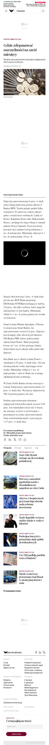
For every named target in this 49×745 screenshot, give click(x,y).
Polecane (17, 448)
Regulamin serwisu (32, 668)
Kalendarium (29, 707)
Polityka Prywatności (32, 663)
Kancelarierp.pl (30, 690)
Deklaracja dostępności (33, 673)
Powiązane (8, 448)
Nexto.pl (27, 685)
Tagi (36, 448)
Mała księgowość (31, 688)
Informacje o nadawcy (33, 670)
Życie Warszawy (30, 695)
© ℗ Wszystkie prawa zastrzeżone (18, 433)
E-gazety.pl (28, 683)
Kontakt (7, 665)
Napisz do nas (9, 668)
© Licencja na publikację (14, 431)
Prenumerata (9, 685)
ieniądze (21, 11)
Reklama (7, 680)
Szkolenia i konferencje (13, 703)
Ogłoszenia (8, 683)
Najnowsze (28, 448)
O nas (6, 663)
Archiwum (8, 688)
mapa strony (8, 707)
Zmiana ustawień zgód (33, 665)
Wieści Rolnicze (30, 693)
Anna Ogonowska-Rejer (13, 195)
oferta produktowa (11, 711)
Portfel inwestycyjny (12, 39)
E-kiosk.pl (28, 680)
